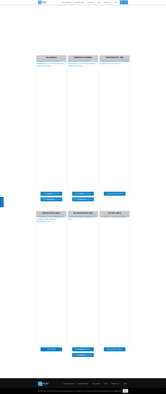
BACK (2, 202)
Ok (125, 391)
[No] (164, 391)
